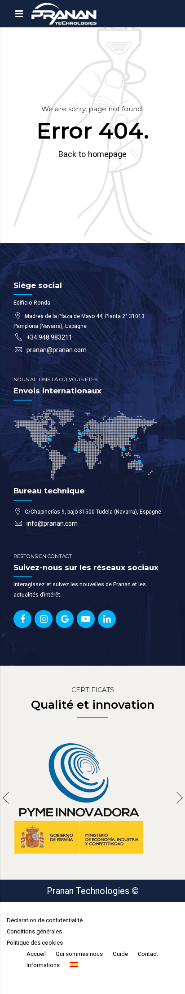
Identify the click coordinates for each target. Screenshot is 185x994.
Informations (43, 965)
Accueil (36, 953)
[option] (92, 798)
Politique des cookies (35, 942)
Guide (120, 953)
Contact (148, 953)
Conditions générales (34, 931)
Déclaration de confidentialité (45, 920)
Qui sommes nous (79, 953)
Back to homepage (92, 154)
